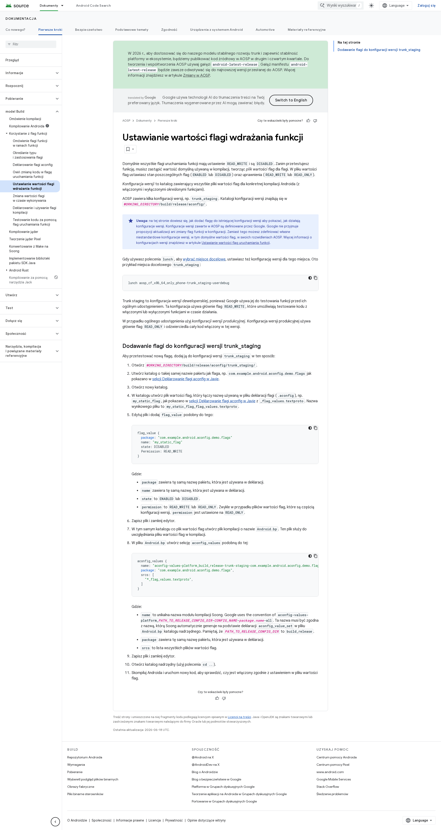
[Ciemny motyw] (310, 278)
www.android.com (330, 772)
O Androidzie (77, 820)
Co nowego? (15, 30)
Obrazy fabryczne (80, 787)
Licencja (155, 820)
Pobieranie (74, 772)
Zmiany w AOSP (196, 75)
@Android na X (203, 757)
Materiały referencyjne (307, 30)
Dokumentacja (21, 19)
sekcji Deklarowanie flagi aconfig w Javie (185, 379)
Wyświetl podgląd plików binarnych (92, 779)
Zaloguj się (426, 5)
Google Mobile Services (334, 779)
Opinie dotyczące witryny (206, 820)
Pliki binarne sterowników (85, 794)
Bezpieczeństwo (88, 30)
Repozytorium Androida (84, 757)
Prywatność (174, 820)
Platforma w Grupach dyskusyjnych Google (223, 787)
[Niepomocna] (315, 120)
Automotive (265, 30)
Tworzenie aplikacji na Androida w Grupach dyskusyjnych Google (239, 794)
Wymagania (76, 765)
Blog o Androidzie (205, 772)
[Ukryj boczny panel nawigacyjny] (55, 821)
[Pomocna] (308, 120)
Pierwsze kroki (50, 30)
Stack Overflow (328, 787)
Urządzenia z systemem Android (216, 30)
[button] (27, 73)
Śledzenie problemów (332, 794)
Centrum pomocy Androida (337, 757)
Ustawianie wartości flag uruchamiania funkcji (236, 243)
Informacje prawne (130, 820)
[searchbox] (31, 44)
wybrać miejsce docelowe (204, 259)
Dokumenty (49, 5)
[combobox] (341, 5)
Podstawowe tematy (131, 30)
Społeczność (102, 820)
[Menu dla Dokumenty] (64, 5)
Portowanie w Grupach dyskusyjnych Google (224, 801)
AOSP (126, 121)
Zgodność (169, 30)
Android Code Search (93, 5)
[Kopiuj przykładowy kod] (315, 278)
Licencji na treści (239, 717)
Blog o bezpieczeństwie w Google (216, 779)
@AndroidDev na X (206, 765)
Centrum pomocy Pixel (333, 765)
